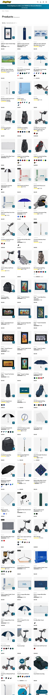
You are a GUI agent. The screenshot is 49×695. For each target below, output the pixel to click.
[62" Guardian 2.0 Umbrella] (24, 59)
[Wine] (39, 378)
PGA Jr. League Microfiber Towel (23, 595)
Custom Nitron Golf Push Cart (7, 268)
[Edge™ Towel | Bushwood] (8, 312)
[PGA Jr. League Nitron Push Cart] (8, 610)
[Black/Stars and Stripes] (29, 132)
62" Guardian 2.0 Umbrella (23, 69)
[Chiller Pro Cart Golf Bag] (24, 146)
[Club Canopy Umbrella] (8, 175)
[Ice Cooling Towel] (41, 417)
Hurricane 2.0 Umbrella (6, 428)
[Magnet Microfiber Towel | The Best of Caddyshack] (41, 470)
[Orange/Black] (22, 680)
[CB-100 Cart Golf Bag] (24, 117)
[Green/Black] (2, 571)
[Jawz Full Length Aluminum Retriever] (41, 444)
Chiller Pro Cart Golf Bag (23, 156)
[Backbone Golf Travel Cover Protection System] (8, 88)
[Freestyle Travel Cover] (8, 390)
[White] (2, 160)
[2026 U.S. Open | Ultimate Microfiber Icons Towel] (41, 33)
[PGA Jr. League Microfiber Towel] (24, 584)
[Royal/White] (18, 73)
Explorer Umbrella (38, 374)
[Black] (20, 73)
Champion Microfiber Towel (7, 156)
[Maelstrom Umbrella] (8, 470)
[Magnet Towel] (8, 499)
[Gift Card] (24, 390)
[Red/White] (18, 75)
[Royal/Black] (27, 680)
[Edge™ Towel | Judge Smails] (24, 338)
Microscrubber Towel (39, 509)
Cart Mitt (36, 98)
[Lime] (37, 378)
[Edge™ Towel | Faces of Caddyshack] (8, 338)
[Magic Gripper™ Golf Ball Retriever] (24, 470)
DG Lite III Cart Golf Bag (39, 268)
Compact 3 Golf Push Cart (7, 239)
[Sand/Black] (18, 162)
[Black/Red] (34, 133)
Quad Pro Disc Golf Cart (23, 676)
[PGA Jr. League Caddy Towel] (41, 557)
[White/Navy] (18, 105)
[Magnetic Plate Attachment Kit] (24, 499)
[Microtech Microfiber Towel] (8, 526)
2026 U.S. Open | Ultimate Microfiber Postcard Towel (7, 70)
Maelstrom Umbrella (6, 480)
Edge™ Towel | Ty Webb (23, 374)
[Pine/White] (27, 102)
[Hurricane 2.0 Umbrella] (8, 417)
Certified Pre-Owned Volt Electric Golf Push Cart (40, 128)
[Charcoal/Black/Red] (18, 132)
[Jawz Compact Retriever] (24, 444)
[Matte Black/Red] (2, 243)
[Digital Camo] (34, 272)
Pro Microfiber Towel (39, 620)
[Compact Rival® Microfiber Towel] (24, 229)
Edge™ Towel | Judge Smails (24, 348)
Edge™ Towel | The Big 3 (39, 348)
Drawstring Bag (4, 297)
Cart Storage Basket (6, 127)
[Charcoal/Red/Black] (22, 160)
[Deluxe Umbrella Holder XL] (24, 257)
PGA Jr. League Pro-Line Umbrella (23, 620)
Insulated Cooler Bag (6, 454)
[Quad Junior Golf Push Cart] (41, 637)
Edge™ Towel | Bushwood (7, 322)
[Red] (25, 216)
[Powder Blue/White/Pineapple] (34, 274)
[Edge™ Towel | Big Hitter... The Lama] (41, 287)
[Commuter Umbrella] (24, 202)
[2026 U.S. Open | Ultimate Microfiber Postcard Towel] (8, 59)
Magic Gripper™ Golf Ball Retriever (23, 481)
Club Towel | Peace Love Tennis (39, 186)
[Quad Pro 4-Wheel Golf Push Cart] (8, 666)
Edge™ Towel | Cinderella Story (40, 323)
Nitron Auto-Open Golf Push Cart (24, 537)
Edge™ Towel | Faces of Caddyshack (6, 349)
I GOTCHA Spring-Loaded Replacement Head (23, 428)
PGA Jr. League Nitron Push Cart (7, 620)
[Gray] (20, 216)
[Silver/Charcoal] (29, 542)
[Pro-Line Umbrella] (8, 637)
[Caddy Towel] (24, 88)
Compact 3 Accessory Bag (40, 212)
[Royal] (18, 216)
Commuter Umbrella (22, 212)
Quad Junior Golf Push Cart (40, 647)
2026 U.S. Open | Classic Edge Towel (8, 44)
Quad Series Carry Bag (39, 676)
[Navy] (22, 73)
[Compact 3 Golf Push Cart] (8, 229)
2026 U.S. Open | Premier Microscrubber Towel (23, 44)
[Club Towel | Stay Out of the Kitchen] (8, 202)
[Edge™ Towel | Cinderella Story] (41, 312)
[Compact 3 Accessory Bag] (41, 202)
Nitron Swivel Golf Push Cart (8, 567)
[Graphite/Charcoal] (18, 542)
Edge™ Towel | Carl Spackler (24, 322)
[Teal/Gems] (45, 272)
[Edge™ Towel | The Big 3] (41, 338)
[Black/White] (27, 73)
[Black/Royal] (4, 405)
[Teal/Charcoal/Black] (29, 160)
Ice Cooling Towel (38, 428)
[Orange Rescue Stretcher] (24, 557)
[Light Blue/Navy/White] (18, 102)
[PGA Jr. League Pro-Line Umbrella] (24, 610)
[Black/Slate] (22, 542)
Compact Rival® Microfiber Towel (23, 240)
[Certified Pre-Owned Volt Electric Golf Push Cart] (41, 117)
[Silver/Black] (37, 133)
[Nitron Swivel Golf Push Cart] (8, 557)
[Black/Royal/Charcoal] (20, 160)
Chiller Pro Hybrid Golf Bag (40, 156)
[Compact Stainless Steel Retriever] (41, 229)
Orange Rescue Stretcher (23, 567)
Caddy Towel (20, 98)
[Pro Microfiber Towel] (41, 610)
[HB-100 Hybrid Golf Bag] (41, 390)
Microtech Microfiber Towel (7, 536)
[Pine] (25, 73)
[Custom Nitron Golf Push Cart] (8, 257)
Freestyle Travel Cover (6, 401)
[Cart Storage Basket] (8, 117)
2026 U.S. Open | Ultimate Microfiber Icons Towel (40, 44)
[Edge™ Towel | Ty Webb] (24, 364)
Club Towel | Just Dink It (23, 185)
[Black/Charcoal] (18, 160)
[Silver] (6, 514)
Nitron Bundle (37, 536)
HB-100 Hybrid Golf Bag (39, 401)
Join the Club (24, 7)
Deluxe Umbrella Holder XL (23, 268)
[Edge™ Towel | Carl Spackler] (24, 312)
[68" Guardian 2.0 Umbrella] (41, 59)
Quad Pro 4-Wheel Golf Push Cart (8, 677)
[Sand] (27, 132)
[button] (43, 2)
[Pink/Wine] (27, 542)
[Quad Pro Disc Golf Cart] (24, 666)
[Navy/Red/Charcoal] (37, 160)
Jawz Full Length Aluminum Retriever (40, 455)
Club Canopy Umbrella (6, 185)
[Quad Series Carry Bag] (41, 666)
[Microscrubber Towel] (41, 499)
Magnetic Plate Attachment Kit (24, 510)
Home (3, 10)
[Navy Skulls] (25, 132)
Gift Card (19, 401)
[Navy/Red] (2, 682)
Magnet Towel (4, 509)
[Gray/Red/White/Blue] (20, 102)
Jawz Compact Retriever (23, 454)
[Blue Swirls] (29, 680)
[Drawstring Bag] (8, 287)
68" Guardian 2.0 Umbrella (40, 69)
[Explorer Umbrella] (41, 364)
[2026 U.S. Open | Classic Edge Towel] (8, 33)
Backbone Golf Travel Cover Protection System (7, 99)
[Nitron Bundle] (41, 526)
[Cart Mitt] (41, 88)
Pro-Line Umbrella (5, 647)
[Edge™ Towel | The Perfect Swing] (8, 364)
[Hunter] (34, 514)
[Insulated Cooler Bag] (8, 444)
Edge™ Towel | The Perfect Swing (7, 374)
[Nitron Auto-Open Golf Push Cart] (24, 526)
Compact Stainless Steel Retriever (40, 240)
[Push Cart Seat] (24, 637)
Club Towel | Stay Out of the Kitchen (7, 213)
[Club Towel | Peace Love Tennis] (41, 175)
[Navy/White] (29, 73)
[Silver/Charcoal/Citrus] (27, 160)
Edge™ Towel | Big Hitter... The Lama (40, 297)
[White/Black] (29, 102)
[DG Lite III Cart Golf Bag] (41, 257)
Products (7, 10)
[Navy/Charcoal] (18, 544)
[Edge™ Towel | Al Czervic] (24, 287)
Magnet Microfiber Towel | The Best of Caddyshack (40, 481)
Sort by (4, 23)
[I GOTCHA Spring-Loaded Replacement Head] (24, 417)
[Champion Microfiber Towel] (8, 146)
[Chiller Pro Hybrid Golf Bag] (41, 146)
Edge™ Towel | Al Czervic (23, 297)
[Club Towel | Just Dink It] (24, 175)
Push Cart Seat (21, 647)
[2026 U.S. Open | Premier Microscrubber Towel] (24, 33)
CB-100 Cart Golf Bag (22, 127)
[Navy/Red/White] (25, 160)
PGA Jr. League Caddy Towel (40, 567)
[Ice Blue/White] (20, 542)
